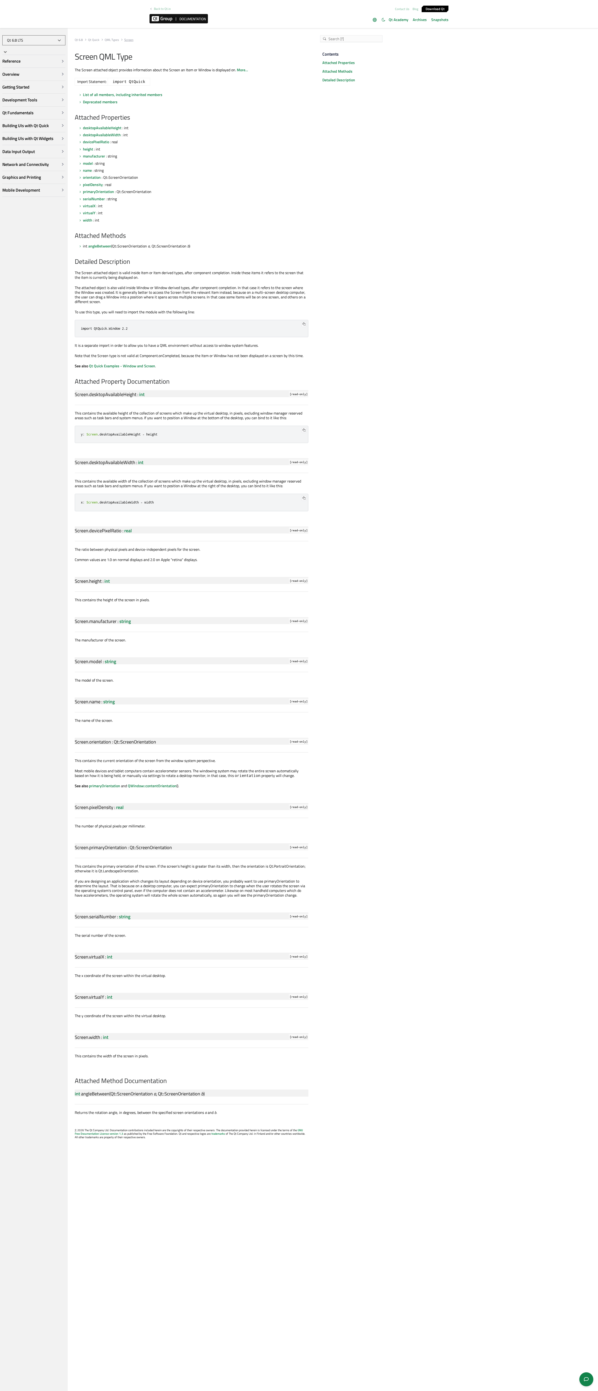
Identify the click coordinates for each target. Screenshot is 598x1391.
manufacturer (94, 156)
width (87, 220)
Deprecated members (100, 102)
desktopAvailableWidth (102, 135)
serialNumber (94, 199)
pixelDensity (93, 184)
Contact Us (402, 9)
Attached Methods (337, 71)
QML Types (112, 39)
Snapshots (439, 19)
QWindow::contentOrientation (152, 786)
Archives (420, 19)
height (88, 149)
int (142, 394)
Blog (415, 9)
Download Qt (435, 8)
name (87, 170)
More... (242, 70)
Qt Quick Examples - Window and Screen (122, 366)
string (125, 621)
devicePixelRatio (96, 142)
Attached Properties (338, 62)
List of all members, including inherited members (122, 94)
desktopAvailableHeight (102, 128)
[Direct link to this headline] (132, 118)
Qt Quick (93, 39)
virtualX (89, 206)
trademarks (218, 1133)
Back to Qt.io (162, 8)
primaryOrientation (98, 191)
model (88, 163)
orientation (92, 177)
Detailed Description (338, 80)
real (128, 530)
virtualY (89, 213)
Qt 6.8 (79, 39)
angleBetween (99, 246)
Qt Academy (398, 19)
